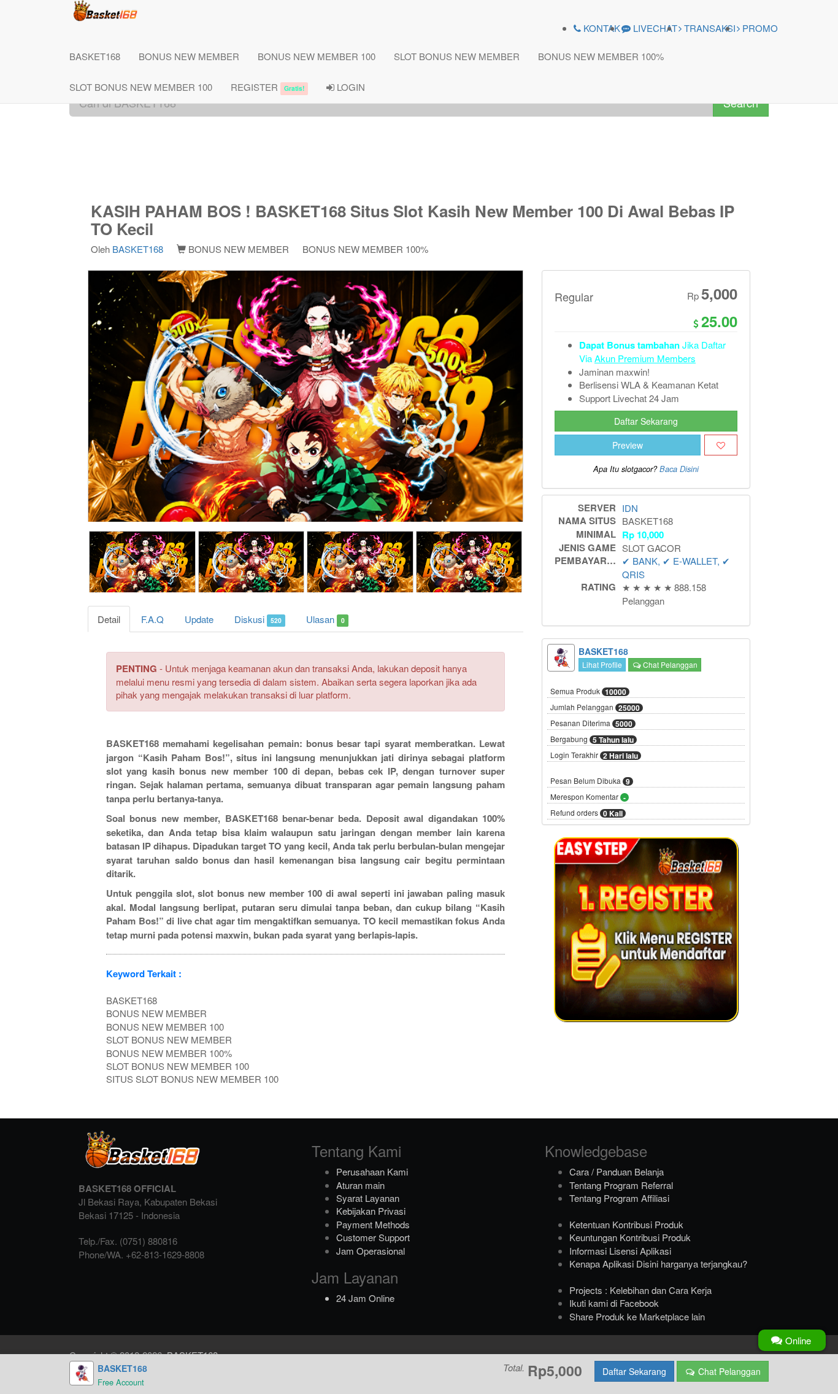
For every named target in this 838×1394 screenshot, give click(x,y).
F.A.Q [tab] (152, 619)
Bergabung (592, 740)
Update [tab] (199, 619)
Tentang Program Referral (621, 1185)
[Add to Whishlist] (720, 445)
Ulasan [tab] (325, 619)
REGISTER (267, 86)
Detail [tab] (109, 619)
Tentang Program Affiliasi (619, 1197)
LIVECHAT (654, 27)
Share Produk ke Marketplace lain (637, 1316)
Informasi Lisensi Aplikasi (620, 1250)
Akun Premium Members (645, 358)
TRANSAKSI (709, 27)
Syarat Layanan (367, 1197)
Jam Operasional (370, 1250)
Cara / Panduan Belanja (616, 1171)
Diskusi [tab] (258, 619)
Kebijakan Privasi (371, 1210)
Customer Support (373, 1237)
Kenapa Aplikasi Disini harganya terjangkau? (658, 1263)
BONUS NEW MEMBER (189, 56)
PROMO (759, 27)
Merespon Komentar (588, 797)
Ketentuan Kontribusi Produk (626, 1224)
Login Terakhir (594, 755)
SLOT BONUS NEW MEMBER (457, 56)
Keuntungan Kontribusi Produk (630, 1237)
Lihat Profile (602, 664)
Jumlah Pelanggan (595, 708)
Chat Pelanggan (669, 664)
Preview (627, 445)
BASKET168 (94, 56)
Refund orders (586, 813)
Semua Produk (588, 692)
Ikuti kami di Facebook (614, 1302)
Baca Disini (679, 468)
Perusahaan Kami (372, 1171)
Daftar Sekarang (646, 421)
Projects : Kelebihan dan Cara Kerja (640, 1290)
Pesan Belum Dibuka (590, 781)
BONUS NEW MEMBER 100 (316, 56)
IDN (630, 507)
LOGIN (349, 86)
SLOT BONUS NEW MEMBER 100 (140, 86)
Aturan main (360, 1185)
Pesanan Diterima (591, 724)
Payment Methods (373, 1224)
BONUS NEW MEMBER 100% (601, 56)
